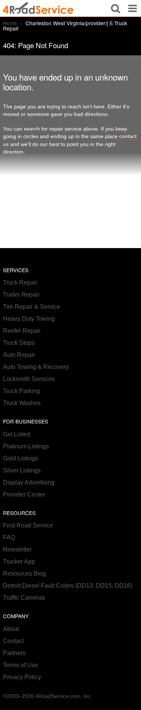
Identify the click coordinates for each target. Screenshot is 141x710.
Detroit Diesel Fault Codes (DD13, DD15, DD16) (67, 585)
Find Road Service (28, 525)
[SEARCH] (115, 8)
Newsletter (17, 549)
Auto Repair (19, 355)
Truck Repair (20, 282)
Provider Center (24, 494)
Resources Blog (24, 573)
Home (10, 23)
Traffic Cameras (24, 597)
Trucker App (19, 561)
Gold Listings (20, 458)
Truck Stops (19, 343)
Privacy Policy (22, 677)
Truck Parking (21, 391)
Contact (13, 641)
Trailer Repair (21, 294)
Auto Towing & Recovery (36, 367)
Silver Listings (22, 470)
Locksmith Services (29, 379)
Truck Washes (22, 403)
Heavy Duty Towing (29, 318)
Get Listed (16, 434)
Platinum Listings (26, 446)
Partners (14, 653)
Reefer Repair (22, 331)
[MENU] (132, 8)
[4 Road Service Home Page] (38, 8)
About (11, 629)
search (32, 129)
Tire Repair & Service (31, 306)
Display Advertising (29, 482)
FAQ (9, 537)
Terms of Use (20, 665)
